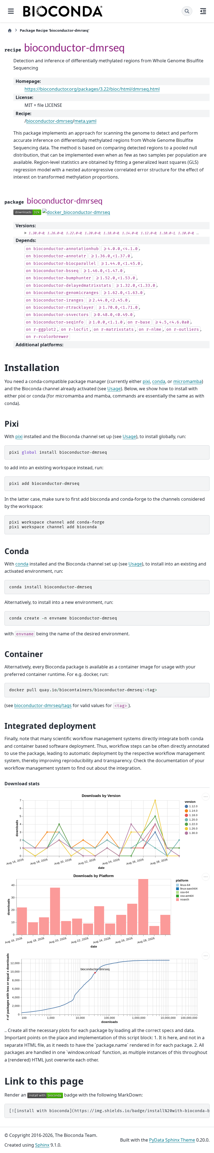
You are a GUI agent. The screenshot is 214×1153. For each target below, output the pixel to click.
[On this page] (203, 11)
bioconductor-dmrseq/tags (43, 705)
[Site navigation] (10, 11)
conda (158, 381)
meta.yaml (85, 121)
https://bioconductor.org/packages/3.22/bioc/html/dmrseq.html (92, 89)
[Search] (187, 11)
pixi (146, 381)
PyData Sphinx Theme (172, 1140)
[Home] (10, 30)
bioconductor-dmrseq (49, 121)
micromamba (187, 381)
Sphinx (42, 1145)
